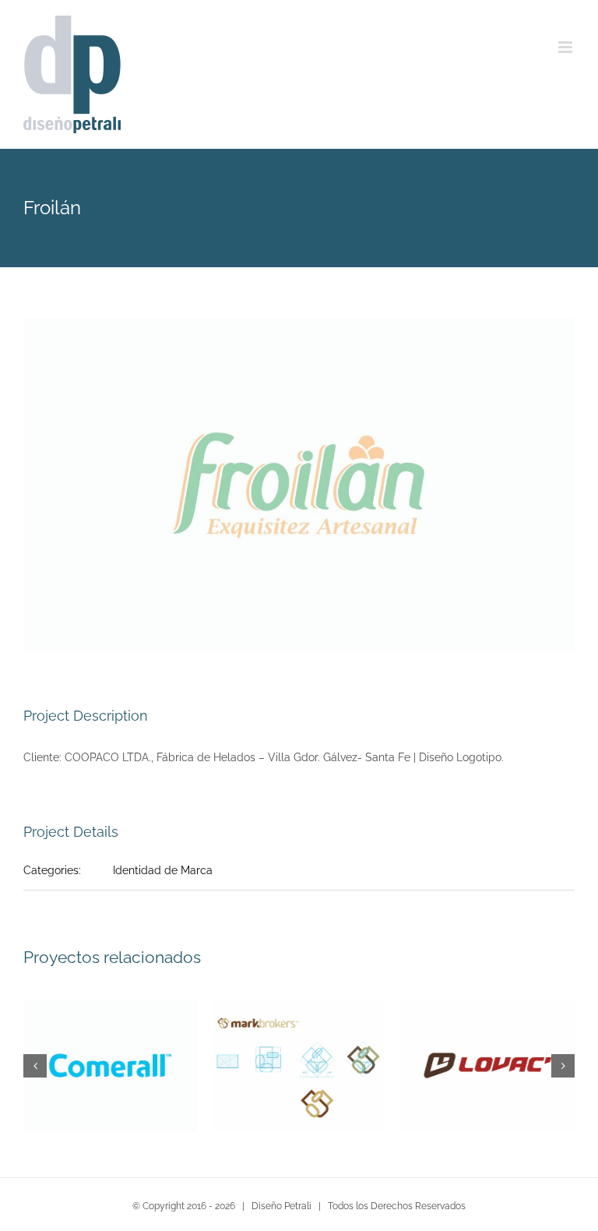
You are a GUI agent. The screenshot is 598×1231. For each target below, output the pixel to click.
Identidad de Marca (163, 870)
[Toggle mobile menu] (566, 47)
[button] (35, 1066)
